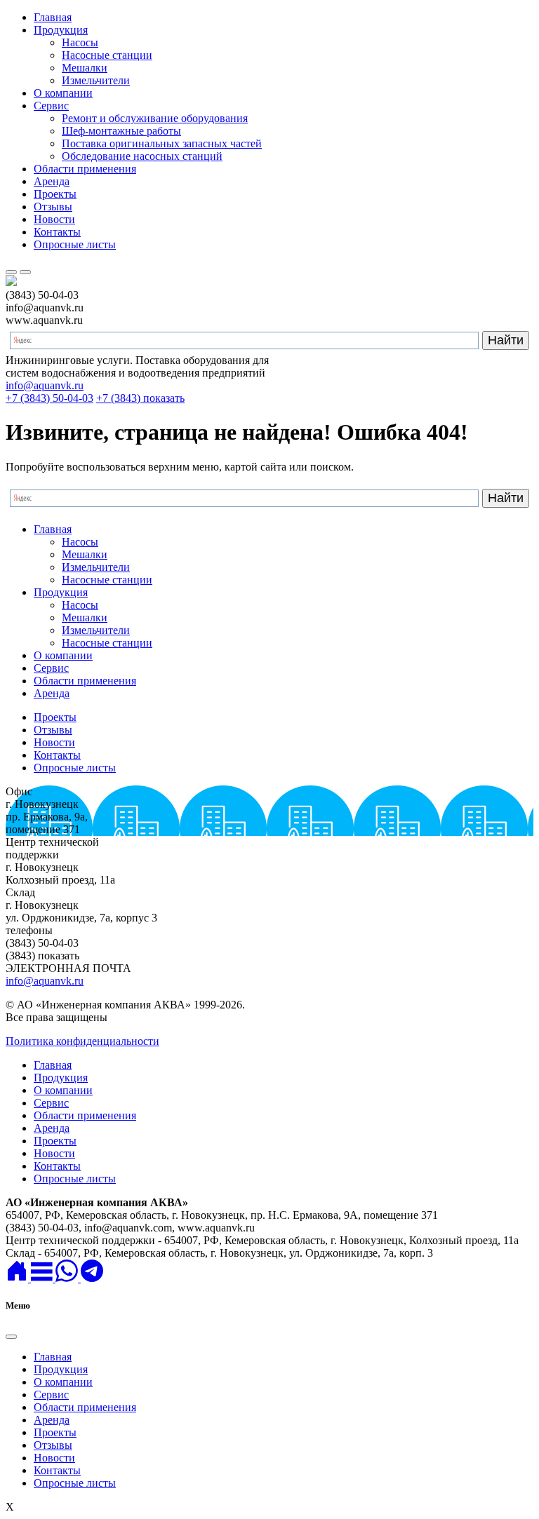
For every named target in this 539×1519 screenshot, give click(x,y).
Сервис (51, 106)
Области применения (85, 169)
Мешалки (84, 68)
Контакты (57, 232)
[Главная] (18, 1278)
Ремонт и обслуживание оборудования (155, 118)
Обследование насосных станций (142, 156)
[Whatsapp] (68, 1278)
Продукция (61, 30)
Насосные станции (107, 55)
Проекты (55, 194)
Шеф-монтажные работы (121, 131)
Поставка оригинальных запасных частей (162, 143)
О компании (63, 93)
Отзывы (53, 206)
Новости (54, 219)
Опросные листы (75, 244)
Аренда (51, 181)
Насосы (80, 42)
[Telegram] (92, 1278)
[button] (43, 1278)
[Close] (11, 1337)
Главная (53, 17)
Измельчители (96, 80)
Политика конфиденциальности (82, 1041)
